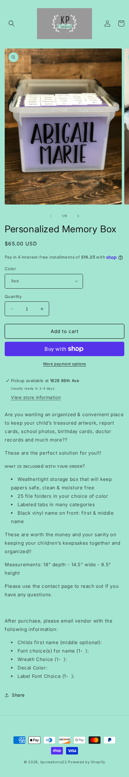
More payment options (64, 363)
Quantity (13, 296)
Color (10, 268)
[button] (11, 23)
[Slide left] (51, 216)
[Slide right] (78, 216)
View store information (36, 397)
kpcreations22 (53, 762)
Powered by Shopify (86, 762)
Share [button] (18, 695)
